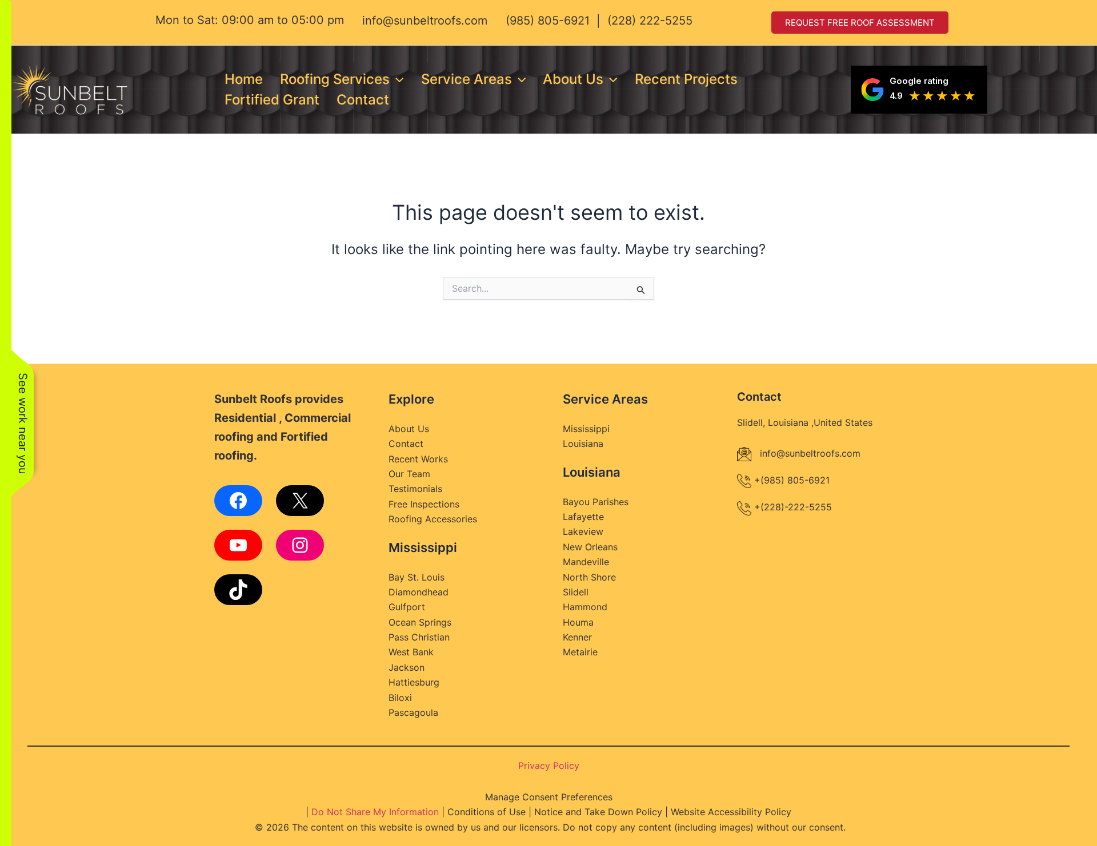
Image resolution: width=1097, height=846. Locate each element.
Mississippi (586, 428)
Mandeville (586, 561)
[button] (396, 79)
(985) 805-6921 (548, 20)
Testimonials (415, 488)
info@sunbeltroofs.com (424, 20)
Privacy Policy (548, 765)
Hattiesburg (414, 682)
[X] (300, 500)
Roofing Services (335, 79)
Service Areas (466, 79)
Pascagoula (413, 712)
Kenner (577, 637)
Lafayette (583, 516)
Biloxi (400, 697)
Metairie (580, 652)
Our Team (409, 474)
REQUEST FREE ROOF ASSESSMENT (860, 22)
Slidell (575, 592)
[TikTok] (238, 589)
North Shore (589, 577)
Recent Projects (686, 79)
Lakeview (583, 531)
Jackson (407, 667)
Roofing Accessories (433, 519)
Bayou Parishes (595, 501)
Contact (363, 99)
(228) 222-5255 (649, 20)
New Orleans (590, 547)
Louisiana (583, 443)
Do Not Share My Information (375, 811)
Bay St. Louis (417, 577)
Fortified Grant (272, 99)
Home (244, 79)
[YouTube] (238, 545)
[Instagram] (300, 545)
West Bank (411, 652)
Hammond (585, 607)
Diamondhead (419, 592)
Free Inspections (424, 504)
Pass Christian (419, 637)
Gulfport (407, 607)
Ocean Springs (420, 622)
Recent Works (418, 459)
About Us (573, 79)
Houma (578, 622)
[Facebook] (238, 500)
